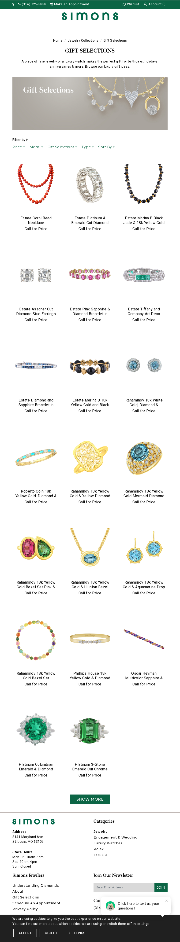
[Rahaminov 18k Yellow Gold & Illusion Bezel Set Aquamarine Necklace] (90, 549)
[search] (165, 4)
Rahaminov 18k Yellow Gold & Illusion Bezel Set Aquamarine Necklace (90, 589)
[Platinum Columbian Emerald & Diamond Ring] (36, 731)
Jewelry (101, 831)
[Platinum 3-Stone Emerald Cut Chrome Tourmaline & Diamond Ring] (90, 731)
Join (161, 887)
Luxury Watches (108, 843)
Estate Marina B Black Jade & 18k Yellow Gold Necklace (144, 223)
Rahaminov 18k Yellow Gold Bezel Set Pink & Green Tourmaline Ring (36, 587)
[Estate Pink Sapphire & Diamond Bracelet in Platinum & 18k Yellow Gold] (90, 276)
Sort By (105, 147)
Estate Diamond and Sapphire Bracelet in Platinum (36, 405)
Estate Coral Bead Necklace (36, 220)
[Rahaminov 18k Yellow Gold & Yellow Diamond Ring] (90, 458)
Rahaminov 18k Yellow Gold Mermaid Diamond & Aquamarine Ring (144, 496)
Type (86, 147)
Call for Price (36, 229)
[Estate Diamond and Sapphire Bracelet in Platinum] (36, 367)
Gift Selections (61, 147)
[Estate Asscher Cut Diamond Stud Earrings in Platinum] (36, 276)
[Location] (13, 4)
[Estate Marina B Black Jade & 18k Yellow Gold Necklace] (144, 185)
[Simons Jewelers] (90, 16)
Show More (90, 799)
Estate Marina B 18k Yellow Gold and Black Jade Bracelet (90, 405)
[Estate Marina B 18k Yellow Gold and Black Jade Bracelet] (90, 367)
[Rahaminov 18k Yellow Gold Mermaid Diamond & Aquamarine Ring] (144, 458)
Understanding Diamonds (35, 885)
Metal (35, 147)
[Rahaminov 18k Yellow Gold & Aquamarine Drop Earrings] (144, 549)
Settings (77, 933)
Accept (25, 933)
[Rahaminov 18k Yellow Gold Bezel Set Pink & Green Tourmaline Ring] (36, 549)
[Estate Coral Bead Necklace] (36, 185)
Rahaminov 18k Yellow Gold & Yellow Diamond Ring (90, 496)
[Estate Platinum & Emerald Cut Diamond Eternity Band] (90, 185)
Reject (51, 933)
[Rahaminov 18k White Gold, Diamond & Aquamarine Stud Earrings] (144, 367)
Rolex (99, 849)
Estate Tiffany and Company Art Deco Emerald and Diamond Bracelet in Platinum (144, 316)
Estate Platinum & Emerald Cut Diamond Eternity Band (90, 223)
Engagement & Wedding (115, 837)
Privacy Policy (25, 909)
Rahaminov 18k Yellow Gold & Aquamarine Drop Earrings (144, 587)
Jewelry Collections (83, 40)
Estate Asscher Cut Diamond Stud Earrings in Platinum (36, 314)
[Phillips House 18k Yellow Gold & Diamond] (90, 640)
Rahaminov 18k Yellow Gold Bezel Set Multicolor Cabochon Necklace (36, 680)
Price (17, 147)
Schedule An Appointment (36, 903)
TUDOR (100, 855)
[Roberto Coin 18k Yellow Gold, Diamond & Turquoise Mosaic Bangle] (36, 458)
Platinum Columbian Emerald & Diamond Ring (36, 769)
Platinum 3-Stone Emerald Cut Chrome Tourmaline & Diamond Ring (90, 771)
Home (58, 40)
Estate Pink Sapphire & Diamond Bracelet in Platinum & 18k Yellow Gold (90, 316)
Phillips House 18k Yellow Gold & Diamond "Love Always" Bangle (90, 678)
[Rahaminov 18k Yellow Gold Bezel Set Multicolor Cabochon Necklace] (36, 640)
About (17, 891)
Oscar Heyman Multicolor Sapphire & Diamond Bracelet (144, 678)
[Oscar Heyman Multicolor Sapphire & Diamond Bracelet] (144, 640)
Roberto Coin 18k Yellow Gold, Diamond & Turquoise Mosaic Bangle (36, 498)
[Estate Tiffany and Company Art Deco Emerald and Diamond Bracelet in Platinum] (144, 276)
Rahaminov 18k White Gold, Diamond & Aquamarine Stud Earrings (144, 407)
